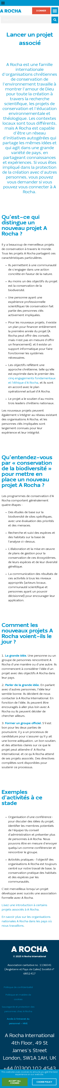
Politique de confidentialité (18, 987)
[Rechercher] (54, 20)
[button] (3, 3)
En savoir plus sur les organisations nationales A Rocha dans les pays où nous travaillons (27, 921)
